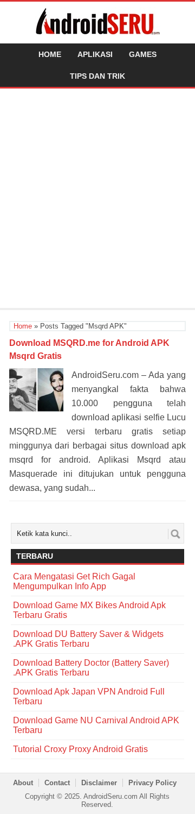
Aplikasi (95, 54)
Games (143, 54)
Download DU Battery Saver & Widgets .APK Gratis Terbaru (88, 638)
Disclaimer (99, 783)
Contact (57, 783)
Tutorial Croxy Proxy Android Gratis (80, 749)
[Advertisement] (97, 200)
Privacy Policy (152, 783)
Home (49, 54)
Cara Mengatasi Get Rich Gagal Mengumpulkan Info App (74, 581)
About (23, 783)
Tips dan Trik (97, 76)
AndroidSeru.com (110, 796)
